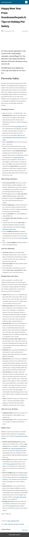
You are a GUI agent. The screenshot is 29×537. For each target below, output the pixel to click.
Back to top (25, 530)
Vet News (21, 524)
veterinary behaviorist (18, 157)
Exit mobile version (14, 535)
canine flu (11, 506)
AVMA (5, 524)
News (8, 520)
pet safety (16, 524)
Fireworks (10, 524)
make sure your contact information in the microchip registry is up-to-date (14, 137)
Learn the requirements (16, 448)
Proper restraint (11, 464)
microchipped (18, 126)
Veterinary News (15, 520)
